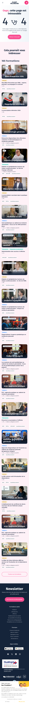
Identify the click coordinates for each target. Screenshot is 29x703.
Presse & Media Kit (14, 630)
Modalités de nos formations (14, 622)
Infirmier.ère (14, 611)
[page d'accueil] (14, 2)
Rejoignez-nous (14, 634)
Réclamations (14, 638)
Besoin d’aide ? (14, 632)
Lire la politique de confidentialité (7, 697)
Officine (14, 613)
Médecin (14, 609)
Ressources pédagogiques (14, 620)
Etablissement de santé (14, 615)
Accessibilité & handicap (14, 618)
